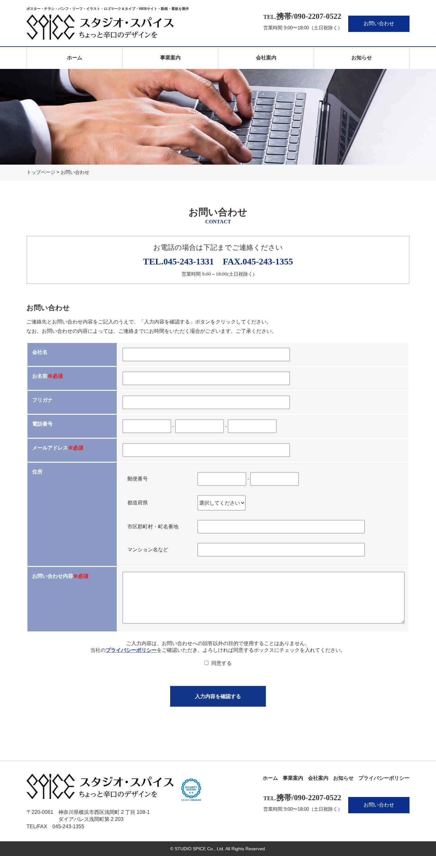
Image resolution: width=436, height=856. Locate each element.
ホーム (74, 57)
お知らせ (361, 57)
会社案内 (266, 57)
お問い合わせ (379, 23)
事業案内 (170, 57)
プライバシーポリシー (131, 650)
